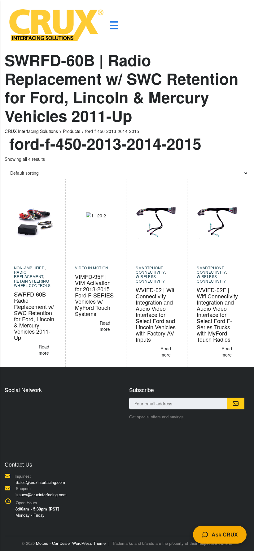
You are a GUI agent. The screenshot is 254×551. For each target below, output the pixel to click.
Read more (44, 350)
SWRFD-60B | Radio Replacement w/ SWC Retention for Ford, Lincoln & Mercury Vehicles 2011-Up (34, 315)
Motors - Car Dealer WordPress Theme (71, 543)
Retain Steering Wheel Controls (32, 283)
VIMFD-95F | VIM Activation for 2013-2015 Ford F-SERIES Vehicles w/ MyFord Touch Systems (94, 295)
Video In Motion (91, 267)
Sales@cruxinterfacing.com (40, 482)
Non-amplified (29, 267)
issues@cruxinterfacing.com (41, 495)
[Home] (56, 24)
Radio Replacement (28, 274)
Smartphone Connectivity (150, 270)
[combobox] (127, 172)
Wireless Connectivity (150, 278)
